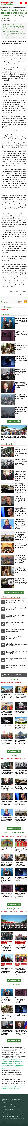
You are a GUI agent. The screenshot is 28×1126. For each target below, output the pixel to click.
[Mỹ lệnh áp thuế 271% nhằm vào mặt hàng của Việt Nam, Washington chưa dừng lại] (7, 559)
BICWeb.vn (21, 1118)
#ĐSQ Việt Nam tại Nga (7, 682)
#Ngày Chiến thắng (20, 943)
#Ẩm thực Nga (14, 911)
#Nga (2, 758)
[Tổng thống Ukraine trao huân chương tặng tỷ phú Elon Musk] (7, 500)
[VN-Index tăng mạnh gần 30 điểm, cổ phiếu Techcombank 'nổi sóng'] (7, 452)
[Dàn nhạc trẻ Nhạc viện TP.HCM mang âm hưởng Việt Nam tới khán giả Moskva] (21, 888)
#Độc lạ (12, 836)
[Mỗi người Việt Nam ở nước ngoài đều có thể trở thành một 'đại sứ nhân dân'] (7, 735)
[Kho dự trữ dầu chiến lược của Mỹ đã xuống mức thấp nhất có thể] (7, 463)
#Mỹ (12, 758)
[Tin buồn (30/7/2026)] (7, 720)
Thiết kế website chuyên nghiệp (11, 1116)
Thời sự (14, 756)
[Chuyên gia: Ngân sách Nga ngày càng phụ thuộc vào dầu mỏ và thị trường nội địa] (7, 536)
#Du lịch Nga (4, 911)
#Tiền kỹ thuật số (20, 758)
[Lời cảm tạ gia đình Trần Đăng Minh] (21, 705)
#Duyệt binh (8, 941)
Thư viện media (14, 909)
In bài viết (6, 302)
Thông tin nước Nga (10, 597)
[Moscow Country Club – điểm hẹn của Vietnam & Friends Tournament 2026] (21, 689)
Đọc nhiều (5, 314)
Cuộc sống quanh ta (14, 833)
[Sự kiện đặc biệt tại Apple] (7, 842)
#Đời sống (8, 963)
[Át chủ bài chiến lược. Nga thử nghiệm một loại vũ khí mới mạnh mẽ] (7, 582)
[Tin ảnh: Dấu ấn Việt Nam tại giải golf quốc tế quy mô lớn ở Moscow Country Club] (14, 429)
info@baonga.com (9, 1114)
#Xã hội (3, 963)
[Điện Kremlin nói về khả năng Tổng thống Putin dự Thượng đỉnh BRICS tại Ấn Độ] (8, 387)
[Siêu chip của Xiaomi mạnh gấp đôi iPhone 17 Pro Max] (8, 361)
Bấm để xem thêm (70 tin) (14, 592)
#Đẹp (21, 911)
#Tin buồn (18, 682)
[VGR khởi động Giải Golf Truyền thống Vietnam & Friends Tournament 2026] (21, 720)
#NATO (7, 758)
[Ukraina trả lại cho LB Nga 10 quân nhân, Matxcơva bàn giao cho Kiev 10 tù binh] (7, 512)
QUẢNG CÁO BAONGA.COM (12, 675)
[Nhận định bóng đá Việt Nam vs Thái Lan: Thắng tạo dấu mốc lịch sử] (21, 842)
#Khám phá (3, 943)
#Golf (3, 922)
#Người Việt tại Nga (11, 922)
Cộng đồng (14, 680)
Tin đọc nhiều (14, 985)
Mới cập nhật (7, 444)
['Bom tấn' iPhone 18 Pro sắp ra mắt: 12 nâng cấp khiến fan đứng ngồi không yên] (8, 336)
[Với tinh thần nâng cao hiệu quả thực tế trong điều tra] (7, 548)
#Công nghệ (4, 309)
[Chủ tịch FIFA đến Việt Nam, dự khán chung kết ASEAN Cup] (8, 323)
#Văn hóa (18, 963)
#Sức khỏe (19, 836)
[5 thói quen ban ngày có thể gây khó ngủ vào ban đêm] (7, 571)
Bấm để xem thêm (14, 421)
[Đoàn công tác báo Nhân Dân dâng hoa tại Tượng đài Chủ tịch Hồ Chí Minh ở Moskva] (21, 735)
